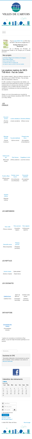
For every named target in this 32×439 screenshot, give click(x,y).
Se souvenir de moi (8, 412)
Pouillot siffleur (6, 176)
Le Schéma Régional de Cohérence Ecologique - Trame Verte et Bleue (15, 58)
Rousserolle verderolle (25, 176)
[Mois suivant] (6, 382)
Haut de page (27, 422)
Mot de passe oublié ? (7, 419)
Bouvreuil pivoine (6, 117)
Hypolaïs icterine (6, 195)
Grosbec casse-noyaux (15, 176)
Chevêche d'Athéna (25, 118)
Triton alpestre (25, 226)
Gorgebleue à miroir (25, 157)
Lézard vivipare (7, 271)
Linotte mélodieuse (15, 118)
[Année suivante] (5, 382)
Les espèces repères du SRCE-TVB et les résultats (13, 64)
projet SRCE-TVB (18, 41)
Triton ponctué (17, 226)
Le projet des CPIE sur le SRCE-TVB (10, 62)
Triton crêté (7, 227)
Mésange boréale (6, 137)
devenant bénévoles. (8, 361)
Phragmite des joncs (25, 137)
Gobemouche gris (6, 156)
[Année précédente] (3, 382)
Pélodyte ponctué (17, 243)
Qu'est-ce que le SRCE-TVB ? (9, 61)
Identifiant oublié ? (6, 418)
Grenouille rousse (7, 244)
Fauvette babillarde (15, 138)
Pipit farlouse (15, 157)
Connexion (5, 415)
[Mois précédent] (4, 382)
